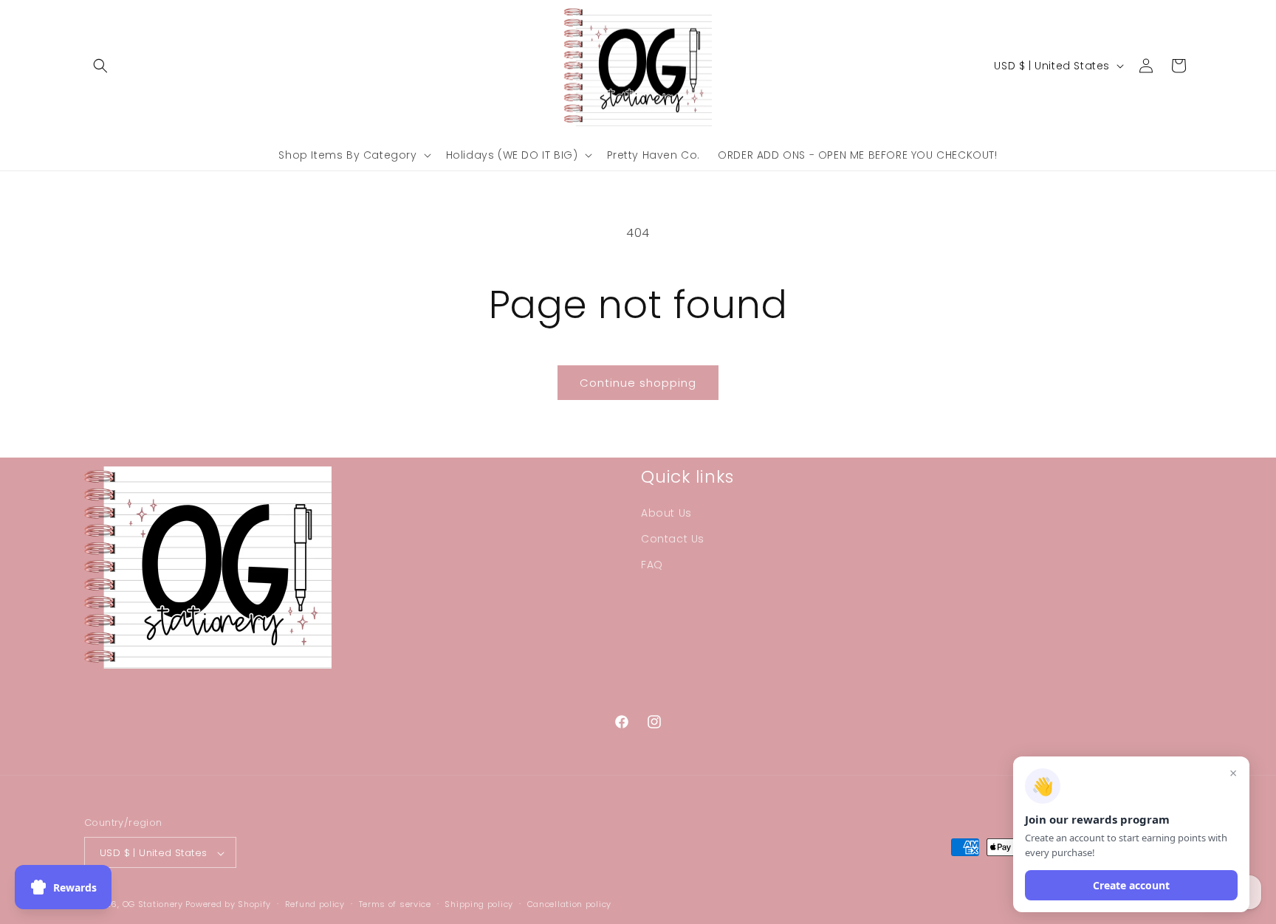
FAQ (652, 564)
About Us (666, 513)
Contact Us (672, 538)
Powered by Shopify (228, 905)
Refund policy (315, 904)
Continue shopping (638, 382)
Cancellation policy (569, 904)
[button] (100, 65)
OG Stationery (153, 905)
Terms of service (395, 904)
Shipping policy (479, 904)
